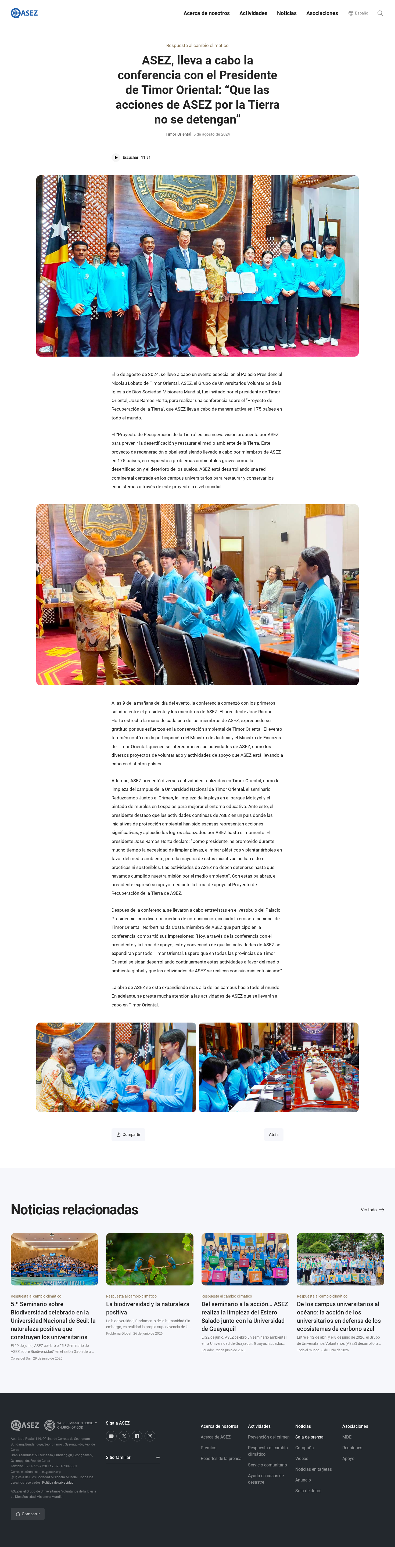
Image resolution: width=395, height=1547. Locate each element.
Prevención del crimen (269, 1437)
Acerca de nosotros (207, 13)
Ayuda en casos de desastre (266, 1479)
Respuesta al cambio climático (197, 45)
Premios (208, 1447)
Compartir (132, 1134)
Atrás (274, 1134)
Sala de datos (308, 1490)
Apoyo (348, 1458)
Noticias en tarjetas (313, 1469)
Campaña (304, 1447)
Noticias (287, 13)
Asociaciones (322, 13)
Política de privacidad (58, 1482)
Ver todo (369, 1209)
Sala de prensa (309, 1437)
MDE (346, 1437)
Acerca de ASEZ (216, 1437)
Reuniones (352, 1447)
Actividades (253, 13)
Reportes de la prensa (221, 1458)
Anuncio (303, 1480)
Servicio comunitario (267, 1465)
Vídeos (301, 1458)
